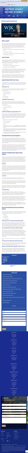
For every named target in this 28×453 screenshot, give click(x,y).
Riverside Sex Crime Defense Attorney (8, 291)
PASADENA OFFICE (14, 355)
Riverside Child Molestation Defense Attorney (9, 293)
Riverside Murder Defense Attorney (8, 276)
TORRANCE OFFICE (14, 380)
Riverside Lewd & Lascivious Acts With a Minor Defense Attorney (12, 289)
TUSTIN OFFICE (13, 348)
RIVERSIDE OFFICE (14, 363)
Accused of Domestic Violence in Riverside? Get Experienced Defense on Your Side (14, 298)
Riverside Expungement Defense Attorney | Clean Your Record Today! (12, 278)
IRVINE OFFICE (13, 332)
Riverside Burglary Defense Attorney (8, 295)
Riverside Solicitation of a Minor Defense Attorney (10, 280)
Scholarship (2, 432)
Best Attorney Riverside (6, 302)
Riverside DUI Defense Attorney (7, 300)
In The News (7, 432)
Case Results (2, 435)
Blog (6, 438)
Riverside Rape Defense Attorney (7, 274)
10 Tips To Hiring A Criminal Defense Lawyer (8, 436)
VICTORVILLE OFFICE (13, 388)
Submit (4, 425)
